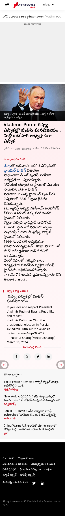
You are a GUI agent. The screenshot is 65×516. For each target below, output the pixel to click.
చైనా (6, 433)
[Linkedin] (48, 356)
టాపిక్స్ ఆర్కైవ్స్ (27, 475)
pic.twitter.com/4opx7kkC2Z (25, 334)
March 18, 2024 (17, 343)
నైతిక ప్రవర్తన (9, 469)
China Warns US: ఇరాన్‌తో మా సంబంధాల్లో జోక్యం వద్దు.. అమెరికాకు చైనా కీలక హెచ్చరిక (30, 427)
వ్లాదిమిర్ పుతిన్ (15, 170)
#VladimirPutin (17, 329)
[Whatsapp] (27, 356)
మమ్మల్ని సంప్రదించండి (43, 464)
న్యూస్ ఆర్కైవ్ (10, 475)
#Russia (44, 329)
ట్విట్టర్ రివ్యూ (11, 389)
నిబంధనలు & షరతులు (15, 464)
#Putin (33, 329)
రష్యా (7, 166)
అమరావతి (10, 419)
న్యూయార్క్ (10, 404)
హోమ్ (5, 17)
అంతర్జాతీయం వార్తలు (32, 17)
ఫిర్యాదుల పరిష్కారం (30, 469)
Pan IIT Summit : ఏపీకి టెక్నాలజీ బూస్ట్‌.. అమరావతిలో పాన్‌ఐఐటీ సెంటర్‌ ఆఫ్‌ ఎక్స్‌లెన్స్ (30, 413)
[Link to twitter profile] (34, 483)
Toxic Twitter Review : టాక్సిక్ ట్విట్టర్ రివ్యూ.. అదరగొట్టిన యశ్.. (31, 384)
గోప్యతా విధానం (26, 458)
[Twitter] (38, 356)
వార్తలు (14, 17)
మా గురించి (8, 458)
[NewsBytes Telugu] (24, 5)
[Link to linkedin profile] (42, 483)
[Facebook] (16, 356)
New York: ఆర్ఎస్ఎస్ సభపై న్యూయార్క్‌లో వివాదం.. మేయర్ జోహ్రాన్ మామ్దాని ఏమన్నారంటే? (32, 398)
